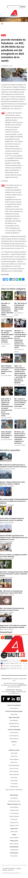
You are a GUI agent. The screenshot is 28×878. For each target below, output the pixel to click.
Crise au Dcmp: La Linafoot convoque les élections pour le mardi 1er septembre (12, 519)
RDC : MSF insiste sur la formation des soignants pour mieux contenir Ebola (20, 307)
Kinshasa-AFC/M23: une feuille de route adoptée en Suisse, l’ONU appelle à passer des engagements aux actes (14, 537)
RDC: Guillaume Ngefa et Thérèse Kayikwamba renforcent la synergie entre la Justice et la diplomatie (14, 501)
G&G (20, 872)
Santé (3, 35)
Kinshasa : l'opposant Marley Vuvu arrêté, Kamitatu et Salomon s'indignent (12, 483)
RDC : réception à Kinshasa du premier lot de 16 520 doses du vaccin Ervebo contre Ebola (20, 402)
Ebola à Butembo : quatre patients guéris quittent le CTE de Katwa (6, 434)
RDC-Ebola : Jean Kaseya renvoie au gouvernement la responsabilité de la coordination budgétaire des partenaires (20, 437)
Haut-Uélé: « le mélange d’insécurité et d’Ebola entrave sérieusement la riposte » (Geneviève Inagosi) (7, 308)
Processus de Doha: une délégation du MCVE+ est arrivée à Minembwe (13, 555)
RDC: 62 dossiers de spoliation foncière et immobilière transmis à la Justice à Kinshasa (13, 466)
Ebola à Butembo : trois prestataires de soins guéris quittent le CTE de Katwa (7, 369)
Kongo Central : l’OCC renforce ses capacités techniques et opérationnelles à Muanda (13, 626)
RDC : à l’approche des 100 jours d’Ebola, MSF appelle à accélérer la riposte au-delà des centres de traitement (7, 336)
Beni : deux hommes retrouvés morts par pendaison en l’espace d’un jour (12, 609)
